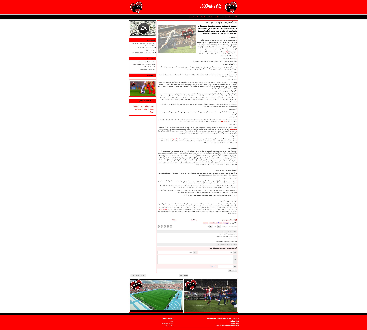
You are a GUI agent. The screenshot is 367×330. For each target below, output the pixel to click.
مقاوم (205, 223)
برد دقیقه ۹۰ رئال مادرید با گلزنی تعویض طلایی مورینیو (144, 64)
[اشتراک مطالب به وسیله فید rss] (158, 226)
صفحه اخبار (183, 275)
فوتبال (209, 16)
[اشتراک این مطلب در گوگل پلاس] (161, 226)
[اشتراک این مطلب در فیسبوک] (168, 226)
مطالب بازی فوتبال (169, 326)
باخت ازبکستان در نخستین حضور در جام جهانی (146, 47)
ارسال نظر (232, 270)
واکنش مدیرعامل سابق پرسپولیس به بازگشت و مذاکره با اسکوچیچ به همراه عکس (143, 44)
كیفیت (212, 223)
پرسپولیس (138, 109)
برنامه (145, 109)
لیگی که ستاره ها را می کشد (149, 67)
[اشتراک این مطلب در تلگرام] (171, 226)
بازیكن (147, 106)
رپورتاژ (202, 16)
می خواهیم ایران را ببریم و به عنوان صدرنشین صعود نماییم (143, 52)
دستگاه (219, 223)
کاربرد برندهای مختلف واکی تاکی (230, 239)
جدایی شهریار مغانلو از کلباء (149, 50)
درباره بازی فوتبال (193, 16)
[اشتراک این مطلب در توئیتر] (165, 226)
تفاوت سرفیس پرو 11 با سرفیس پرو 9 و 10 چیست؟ (226, 241)
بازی (216, 16)
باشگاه (136, 106)
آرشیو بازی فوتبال (225, 16)
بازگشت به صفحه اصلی (138, 275)
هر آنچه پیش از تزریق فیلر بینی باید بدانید (228, 234)
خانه (234, 16)
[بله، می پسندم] (218, 226)
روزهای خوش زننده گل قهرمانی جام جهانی (146, 62)
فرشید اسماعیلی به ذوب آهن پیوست (147, 69)
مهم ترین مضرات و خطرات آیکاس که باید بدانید (227, 236)
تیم (141, 106)
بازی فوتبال (210, 6)
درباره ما (171, 321)
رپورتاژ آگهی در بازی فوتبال (167, 323)
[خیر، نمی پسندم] (210, 226)
